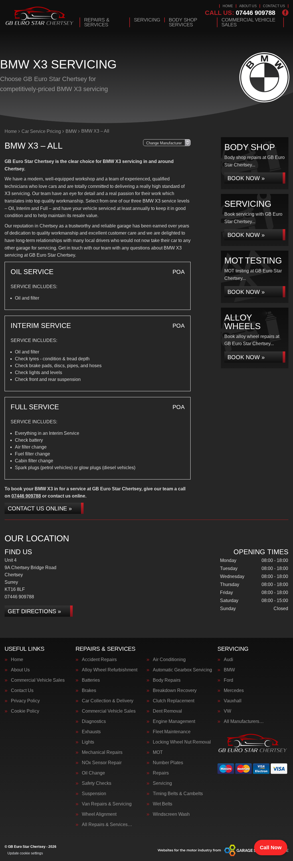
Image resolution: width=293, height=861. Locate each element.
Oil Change (93, 773)
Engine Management (174, 721)
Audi (228, 659)
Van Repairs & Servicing (107, 804)
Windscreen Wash (171, 814)
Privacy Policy (25, 701)
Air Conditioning (169, 659)
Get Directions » (34, 611)
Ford (228, 680)
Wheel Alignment (99, 814)
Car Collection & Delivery (107, 701)
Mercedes (234, 690)
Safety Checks (96, 783)
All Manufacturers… (244, 721)
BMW (229, 670)
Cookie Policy (25, 711)
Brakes (89, 690)
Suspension (94, 793)
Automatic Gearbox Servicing (182, 670)
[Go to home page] (40, 16)
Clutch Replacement (173, 701)
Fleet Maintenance (172, 732)
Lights (88, 742)
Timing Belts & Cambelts (178, 793)
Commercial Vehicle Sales (248, 22)
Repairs (161, 773)
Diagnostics (94, 721)
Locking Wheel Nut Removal (182, 742)
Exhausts (91, 732)
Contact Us (274, 6)
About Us (248, 6)
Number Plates (168, 762)
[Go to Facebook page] (285, 12)
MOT (158, 752)
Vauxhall (232, 701)
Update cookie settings (25, 853)
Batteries (91, 680)
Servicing (147, 19)
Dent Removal (167, 711)
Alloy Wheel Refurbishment (109, 670)
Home (228, 6)
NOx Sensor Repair (102, 762)
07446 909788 (240, 13)
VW (227, 711)
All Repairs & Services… (107, 824)
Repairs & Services (96, 22)
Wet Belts (162, 804)
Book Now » (246, 178)
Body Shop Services (183, 22)
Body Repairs (167, 680)
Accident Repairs (99, 659)
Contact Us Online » (40, 508)
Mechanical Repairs (102, 752)
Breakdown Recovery (175, 690)
